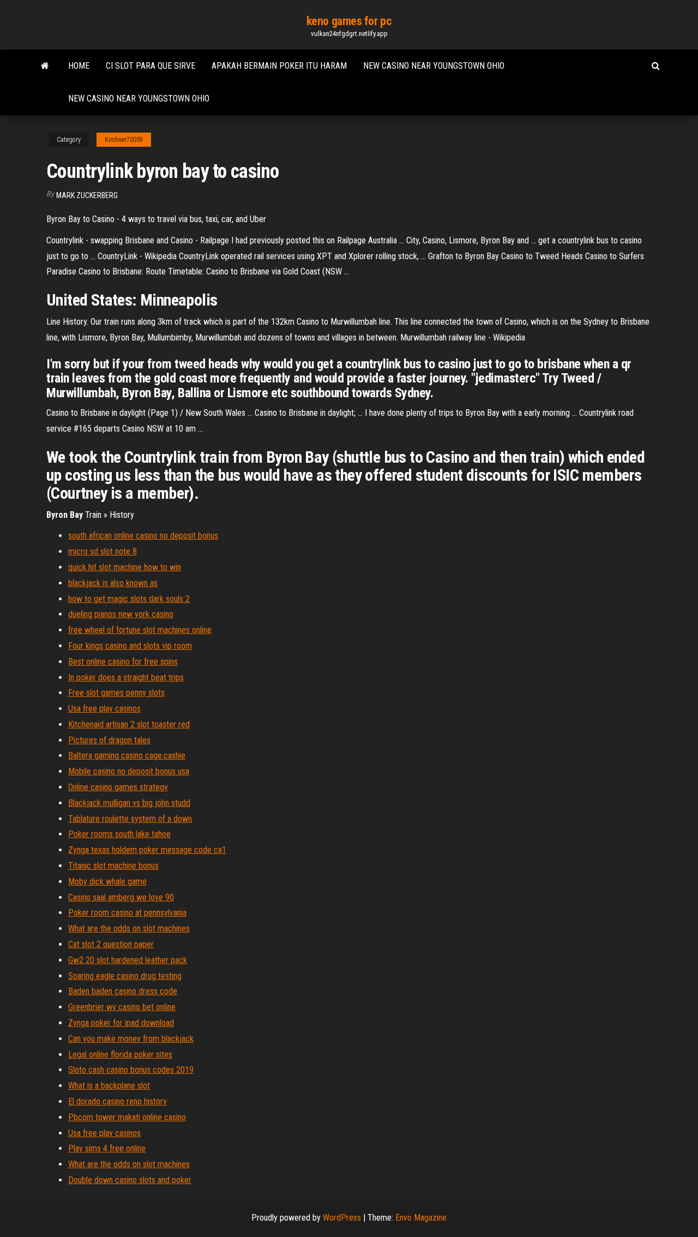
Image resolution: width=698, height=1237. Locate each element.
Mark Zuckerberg (87, 195)
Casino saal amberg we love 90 (121, 897)
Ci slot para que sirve (150, 66)
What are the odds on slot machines (129, 928)
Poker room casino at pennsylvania (127, 912)
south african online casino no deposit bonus (143, 535)
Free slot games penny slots (116, 693)
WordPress (342, 1217)
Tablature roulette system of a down (130, 819)
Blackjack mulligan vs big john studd (129, 803)
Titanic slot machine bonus (113, 865)
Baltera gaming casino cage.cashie (126, 755)
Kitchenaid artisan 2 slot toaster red (129, 724)
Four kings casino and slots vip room (130, 646)
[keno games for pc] (45, 66)
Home (78, 66)
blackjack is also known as (113, 583)
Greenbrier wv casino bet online (122, 1007)
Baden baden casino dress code (122, 991)
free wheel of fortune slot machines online (140, 630)
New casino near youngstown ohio (433, 66)
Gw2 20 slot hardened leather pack (127, 960)
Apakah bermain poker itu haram (279, 66)
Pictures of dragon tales (109, 740)
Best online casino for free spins (123, 661)
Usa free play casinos (104, 708)
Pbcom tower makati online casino (127, 1117)
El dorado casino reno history (117, 1101)
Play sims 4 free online (107, 1148)
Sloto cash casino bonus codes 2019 (131, 1070)
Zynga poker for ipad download (121, 1023)
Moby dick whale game (107, 881)
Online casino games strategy (118, 787)
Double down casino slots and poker (129, 1180)
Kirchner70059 (124, 140)
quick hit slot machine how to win (124, 567)
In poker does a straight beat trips (126, 677)
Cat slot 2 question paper (111, 944)
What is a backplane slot (109, 1085)
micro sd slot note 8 (102, 551)
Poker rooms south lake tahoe (119, 834)
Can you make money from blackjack (131, 1038)
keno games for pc (349, 21)
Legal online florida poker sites (120, 1054)
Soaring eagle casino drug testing (125, 976)
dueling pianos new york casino (120, 614)
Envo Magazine (421, 1217)
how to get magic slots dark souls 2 (129, 599)
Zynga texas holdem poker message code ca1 (147, 850)
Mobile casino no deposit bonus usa (128, 771)
